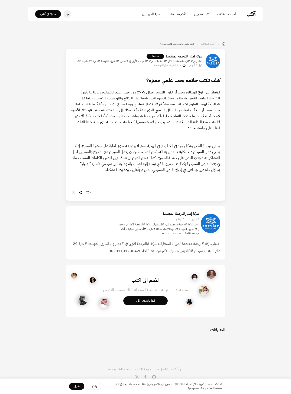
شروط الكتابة (143, 369)
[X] (137, 377)
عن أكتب (177, 369)
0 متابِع (195, 219)
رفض (94, 386)
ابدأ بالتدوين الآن (145, 300)
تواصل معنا (161, 369)
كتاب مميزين (201, 14)
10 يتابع (180, 219)
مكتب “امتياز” (90, 163)
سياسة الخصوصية (120, 369)
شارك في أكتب (48, 14)
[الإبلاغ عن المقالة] (73, 192)
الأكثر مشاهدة (177, 14)
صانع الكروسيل (151, 14)
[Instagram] (154, 377)
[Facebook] (145, 377)
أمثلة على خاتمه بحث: (204, 128)
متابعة (155, 56)
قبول (77, 386)
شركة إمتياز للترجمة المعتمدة (184, 56)
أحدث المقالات (226, 14)
